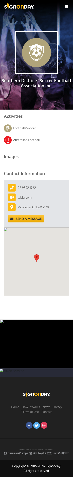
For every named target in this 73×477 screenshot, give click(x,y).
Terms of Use (30, 412)
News (46, 407)
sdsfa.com (25, 197)
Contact (46, 412)
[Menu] (66, 6)
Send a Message (27, 219)
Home (15, 407)
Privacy (57, 407)
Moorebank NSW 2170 (33, 207)
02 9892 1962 (27, 188)
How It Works (31, 407)
